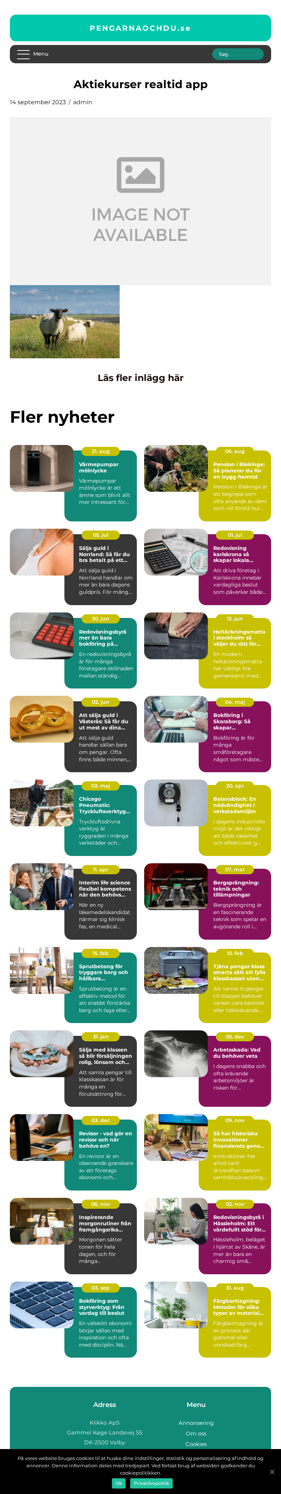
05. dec (235, 1036)
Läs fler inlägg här (141, 377)
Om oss (196, 1433)
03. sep (100, 1287)
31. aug (235, 1287)
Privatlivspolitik (151, 1483)
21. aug (101, 451)
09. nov (234, 1120)
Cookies (196, 1444)
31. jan (101, 1036)
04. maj (235, 702)
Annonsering (196, 1422)
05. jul (100, 535)
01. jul (235, 535)
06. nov (100, 1204)
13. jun (235, 618)
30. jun (100, 618)
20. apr (235, 785)
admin (82, 102)
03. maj (100, 785)
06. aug (235, 451)
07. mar (235, 869)
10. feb (235, 953)
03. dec (100, 1120)
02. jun (100, 702)
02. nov (235, 1204)
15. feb (101, 953)
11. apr (100, 869)
